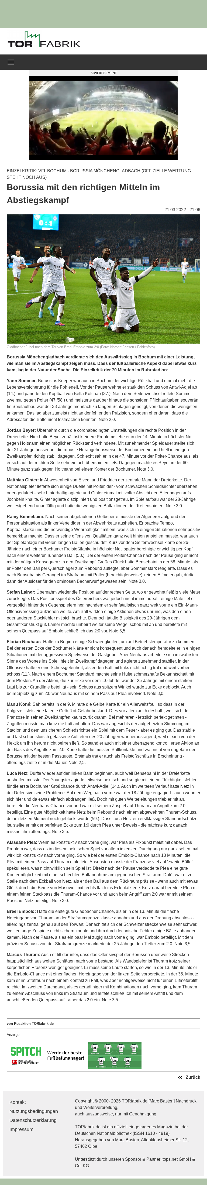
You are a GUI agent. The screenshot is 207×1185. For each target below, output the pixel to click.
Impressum (21, 1129)
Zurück (192, 1077)
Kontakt (17, 1102)
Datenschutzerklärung (33, 1120)
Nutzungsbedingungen (33, 1111)
